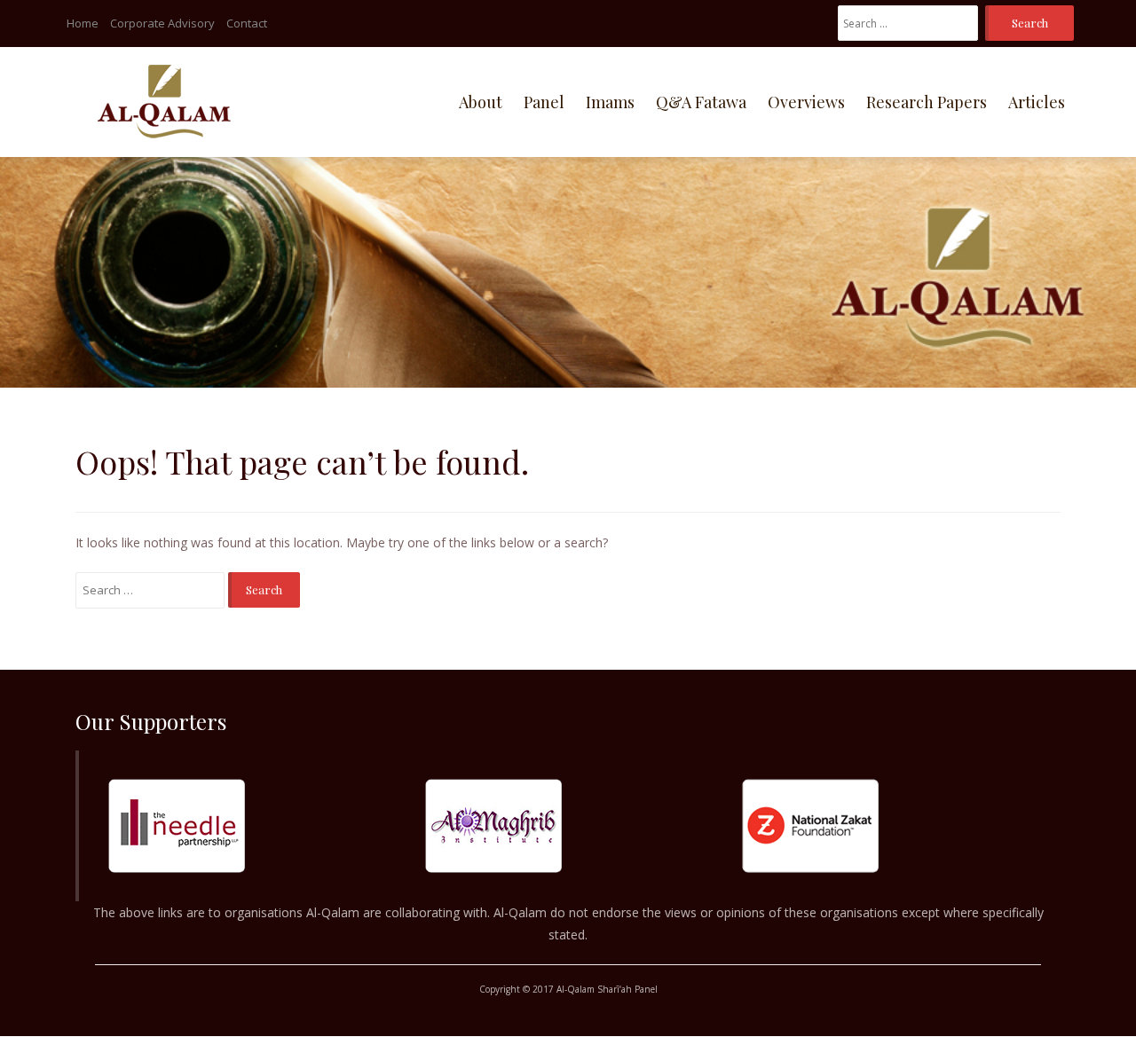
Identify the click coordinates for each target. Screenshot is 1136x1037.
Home (83, 23)
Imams (610, 102)
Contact (246, 23)
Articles (1036, 102)
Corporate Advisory (162, 23)
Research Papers (926, 102)
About (480, 102)
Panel (544, 102)
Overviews (806, 102)
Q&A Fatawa (701, 102)
